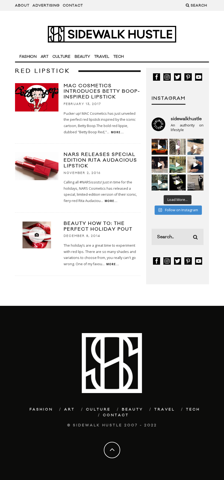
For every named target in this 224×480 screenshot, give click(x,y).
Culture (61, 56)
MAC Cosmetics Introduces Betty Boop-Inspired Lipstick (102, 91)
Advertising (46, 5)
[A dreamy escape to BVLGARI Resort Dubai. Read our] (195, 147)
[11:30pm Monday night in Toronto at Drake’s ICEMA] (160, 164)
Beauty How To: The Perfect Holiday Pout (98, 226)
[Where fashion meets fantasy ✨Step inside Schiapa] (177, 147)
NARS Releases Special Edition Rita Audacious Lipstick (100, 160)
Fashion (28, 56)
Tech (118, 56)
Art (44, 56)
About (22, 5)
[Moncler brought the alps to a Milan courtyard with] (177, 164)
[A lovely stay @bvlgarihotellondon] (160, 147)
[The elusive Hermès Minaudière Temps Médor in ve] (195, 164)
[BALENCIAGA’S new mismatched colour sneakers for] (177, 182)
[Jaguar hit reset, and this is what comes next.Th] (195, 182)
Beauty (82, 56)
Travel (101, 56)
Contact (73, 5)
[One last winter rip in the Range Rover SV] (160, 182)
